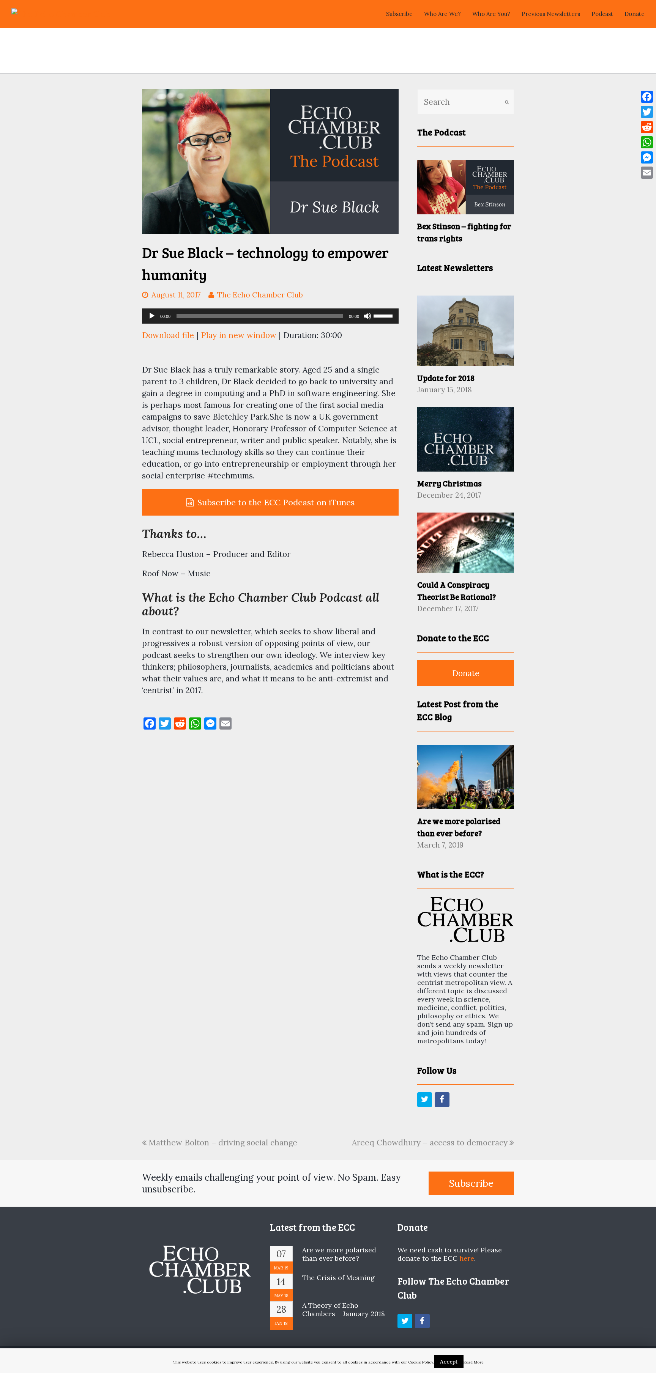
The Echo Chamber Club (260, 294)
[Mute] (367, 316)
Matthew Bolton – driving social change (222, 1142)
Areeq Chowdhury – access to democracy (430, 1142)
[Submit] (507, 102)
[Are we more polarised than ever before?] (465, 777)
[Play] (152, 316)
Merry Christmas (449, 483)
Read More (474, 1362)
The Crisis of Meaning (338, 1277)
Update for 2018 (446, 377)
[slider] (384, 315)
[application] (270, 316)
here (466, 1258)
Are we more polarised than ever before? (339, 1254)
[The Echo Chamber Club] (60, 13)
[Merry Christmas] (465, 439)
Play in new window (238, 335)
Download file (168, 335)
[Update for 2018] (465, 331)
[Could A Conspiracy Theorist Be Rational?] (465, 543)
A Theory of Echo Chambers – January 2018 (343, 1309)
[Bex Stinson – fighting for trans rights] (465, 187)
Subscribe (471, 1183)
